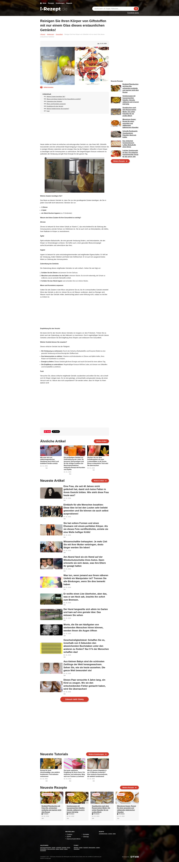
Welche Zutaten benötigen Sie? (56, 96)
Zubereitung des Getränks (54, 101)
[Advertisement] (74, 128)
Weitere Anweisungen (96, 754)
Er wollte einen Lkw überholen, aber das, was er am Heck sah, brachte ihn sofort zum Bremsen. (85, 596)
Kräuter (53, 847)
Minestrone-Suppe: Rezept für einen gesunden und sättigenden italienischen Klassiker (130, 123)
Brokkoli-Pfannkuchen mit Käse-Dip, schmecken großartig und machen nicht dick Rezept (131, 88)
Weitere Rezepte (119, 161)
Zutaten (98, 847)
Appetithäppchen (103, 833)
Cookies (69, 834)
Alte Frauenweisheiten (45, 847)
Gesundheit (59, 34)
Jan (98, 43)
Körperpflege (43, 849)
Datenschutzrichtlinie (74, 839)
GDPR (69, 836)
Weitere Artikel (101, 441)
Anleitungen (60, 3)
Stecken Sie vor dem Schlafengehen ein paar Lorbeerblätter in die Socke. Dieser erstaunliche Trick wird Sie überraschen (97, 461)
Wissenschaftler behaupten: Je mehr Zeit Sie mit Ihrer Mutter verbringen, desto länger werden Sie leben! (85, 544)
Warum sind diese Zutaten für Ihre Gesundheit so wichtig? (64, 99)
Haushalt (64, 847)
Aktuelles (76, 847)
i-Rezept (42, 34)
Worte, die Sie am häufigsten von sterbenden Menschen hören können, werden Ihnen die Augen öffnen (83, 627)
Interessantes (91, 847)
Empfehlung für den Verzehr (55, 106)
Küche (68, 847)
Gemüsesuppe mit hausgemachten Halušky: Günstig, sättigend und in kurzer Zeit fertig (131, 100)
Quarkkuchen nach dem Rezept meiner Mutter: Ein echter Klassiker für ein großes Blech (129, 112)
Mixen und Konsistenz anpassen (56, 104)
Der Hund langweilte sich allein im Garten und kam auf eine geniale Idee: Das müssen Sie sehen (85, 612)
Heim (44, 3)
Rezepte (51, 3)
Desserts (96, 794)
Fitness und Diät (48, 794)
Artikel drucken (48, 87)
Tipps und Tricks (51, 849)
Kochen (61, 849)
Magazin (69, 3)
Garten (65, 849)
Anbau (57, 849)
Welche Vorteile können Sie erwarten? (58, 108)
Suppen (70, 794)
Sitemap (86, 836)
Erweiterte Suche (133, 13)
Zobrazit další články (74, 699)
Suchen (136, 8)
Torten (114, 833)
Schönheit (58, 847)
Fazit (48, 111)
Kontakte (86, 834)
